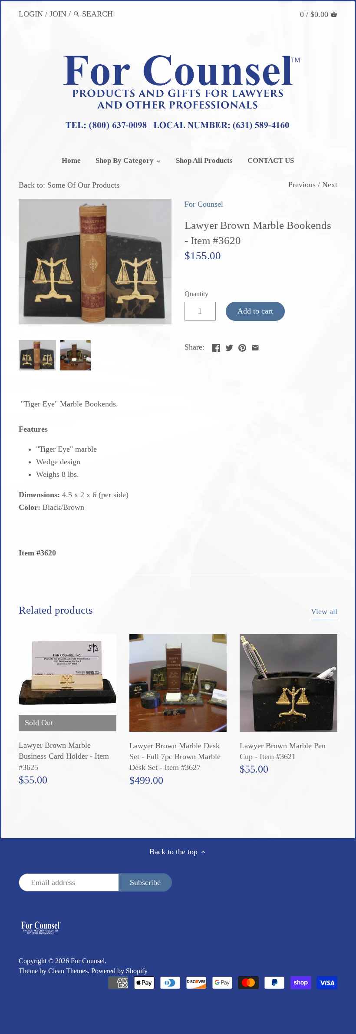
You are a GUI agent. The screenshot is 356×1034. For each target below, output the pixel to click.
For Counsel (204, 204)
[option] (37, 355)
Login (31, 14)
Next (329, 184)
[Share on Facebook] (216, 346)
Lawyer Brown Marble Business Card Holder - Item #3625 (64, 756)
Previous (302, 184)
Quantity (196, 294)
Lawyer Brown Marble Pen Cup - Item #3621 (283, 751)
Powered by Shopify (119, 971)
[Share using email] (255, 346)
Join (57, 14)
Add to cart (255, 311)
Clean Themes (68, 971)
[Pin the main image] (242, 346)
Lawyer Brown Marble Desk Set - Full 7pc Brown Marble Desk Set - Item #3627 (175, 756)
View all (324, 611)
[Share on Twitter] (229, 346)
